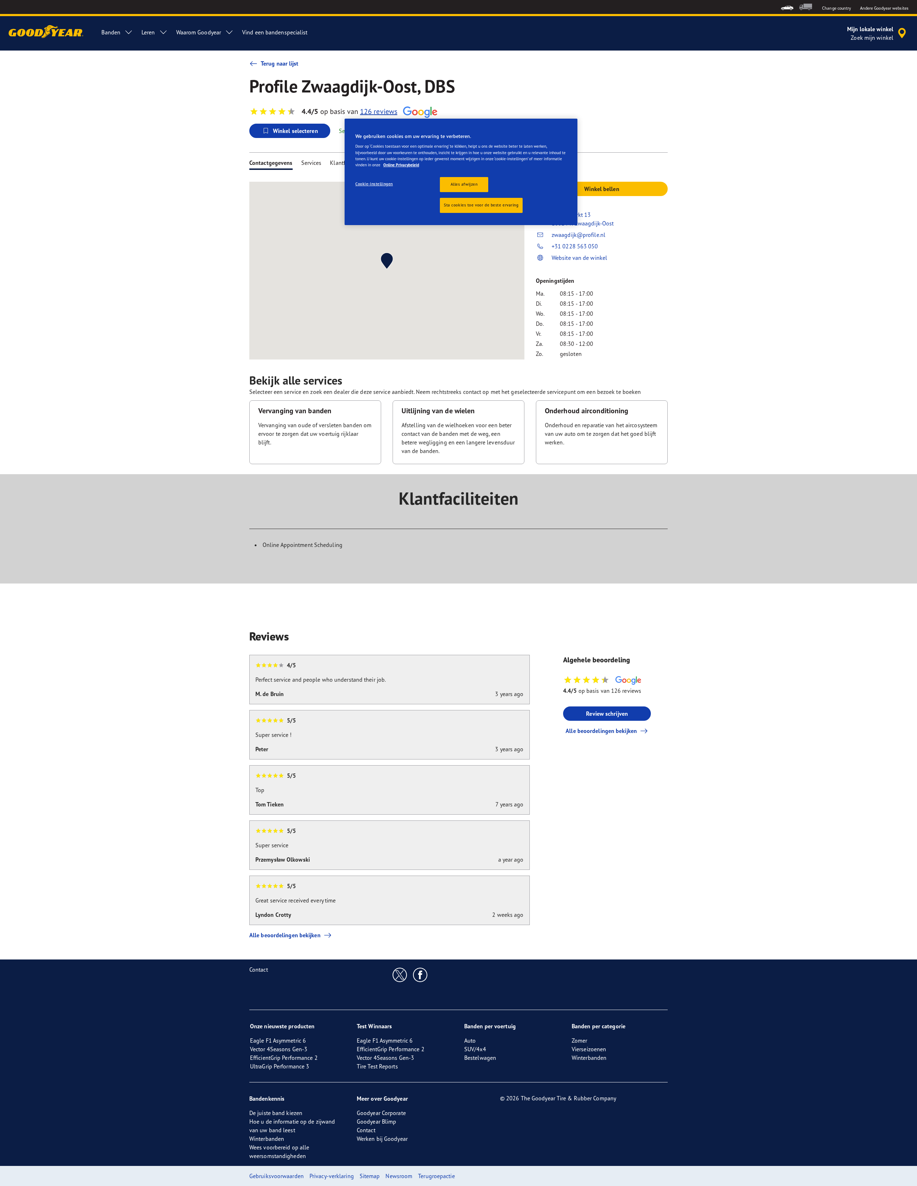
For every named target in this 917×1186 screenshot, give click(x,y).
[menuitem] (787, 7)
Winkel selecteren (295, 130)
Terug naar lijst (280, 63)
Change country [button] (836, 8)
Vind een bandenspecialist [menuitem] (275, 32)
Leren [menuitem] (148, 32)
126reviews (378, 111)
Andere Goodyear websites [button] (884, 8)
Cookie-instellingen (374, 183)
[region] (461, 172)
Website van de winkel (579, 257)
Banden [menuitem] (110, 32)
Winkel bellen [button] (601, 188)
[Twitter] (400, 974)
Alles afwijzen (464, 184)
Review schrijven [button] (607, 713)
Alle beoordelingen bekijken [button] (601, 730)
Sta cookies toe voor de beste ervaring (481, 205)
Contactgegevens (271, 162)
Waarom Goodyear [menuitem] (198, 32)
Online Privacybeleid (401, 164)
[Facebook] (420, 974)
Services (311, 162)
